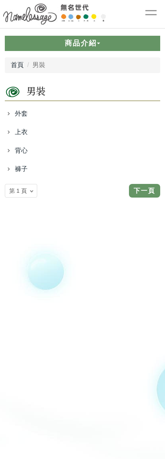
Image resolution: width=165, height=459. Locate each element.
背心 (21, 150)
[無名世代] (151, 14)
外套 (21, 113)
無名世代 (55, 14)
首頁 (17, 64)
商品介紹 (81, 43)
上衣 (21, 132)
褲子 (21, 168)
